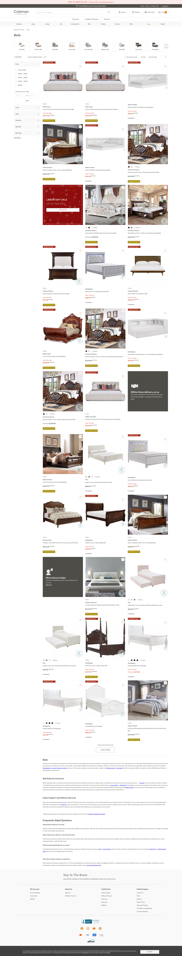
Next (166, 45)
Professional (75, 19)
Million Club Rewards (91, 19)
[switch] (44, 57)
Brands (163, 24)
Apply (27, 100)
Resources (107, 19)
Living (33, 24)
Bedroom (19, 24)
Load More (105, 750)
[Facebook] (81, 929)
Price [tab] (17, 64)
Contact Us (165, 6)
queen (151, 849)
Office (131, 24)
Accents (117, 24)
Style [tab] (17, 114)
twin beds (119, 768)
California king (110, 768)
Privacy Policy (85, 952)
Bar (61, 24)
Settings (35, 893)
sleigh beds (123, 785)
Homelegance (47, 768)
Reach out (49, 585)
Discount (106, 896)
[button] (122, 12)
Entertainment (75, 24)
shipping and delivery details (97, 814)
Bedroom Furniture (19, 29)
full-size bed (106, 849)
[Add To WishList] (80, 66)
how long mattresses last (94, 865)
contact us (64, 804)
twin (100, 849)
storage (142, 783)
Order (33, 896)
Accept (149, 952)
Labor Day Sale (47, 113)
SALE (149, 24)
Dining (47, 24)
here (109, 952)
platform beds (129, 787)
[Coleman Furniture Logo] (21, 14)
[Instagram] (87, 929)
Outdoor (103, 24)
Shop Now (63, 210)
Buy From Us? (70, 896)
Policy (141, 902)
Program (105, 893)
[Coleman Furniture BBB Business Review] (91, 923)
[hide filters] (18, 57)
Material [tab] (18, 120)
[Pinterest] (100, 929)
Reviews (142, 911)
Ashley (64, 768)
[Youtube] (94, 929)
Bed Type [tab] (18, 133)
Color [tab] (17, 107)
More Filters (17, 137)
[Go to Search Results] (108, 12)
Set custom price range (22, 91)
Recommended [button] (153, 57)
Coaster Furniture (56, 768)
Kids (89, 24)
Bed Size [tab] (18, 127)
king (154, 849)
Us (68, 893)
